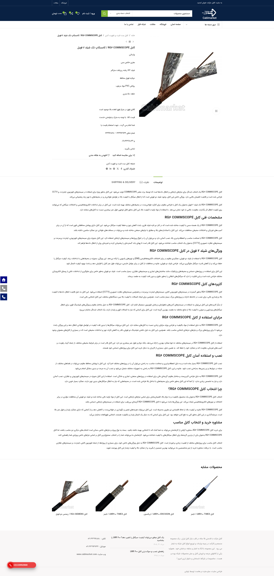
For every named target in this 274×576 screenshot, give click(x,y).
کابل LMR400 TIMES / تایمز (115, 514)
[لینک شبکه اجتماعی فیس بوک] (121, 169)
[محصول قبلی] (133, 41)
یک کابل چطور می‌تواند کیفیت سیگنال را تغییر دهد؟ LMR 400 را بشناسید (137, 539)
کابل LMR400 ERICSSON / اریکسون (159, 514)
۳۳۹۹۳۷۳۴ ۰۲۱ (92, 546)
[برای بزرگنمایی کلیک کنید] (216, 111)
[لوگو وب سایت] (209, 13)
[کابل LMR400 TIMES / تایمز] (115, 492)
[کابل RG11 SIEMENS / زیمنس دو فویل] (71, 492)
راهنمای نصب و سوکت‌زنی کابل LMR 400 (147, 551)
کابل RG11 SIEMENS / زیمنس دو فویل (71, 514)
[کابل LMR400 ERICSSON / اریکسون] (159, 492)
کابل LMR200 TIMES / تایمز (202, 514)
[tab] (158, 181)
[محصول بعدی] (126, 41)
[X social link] (118, 169)
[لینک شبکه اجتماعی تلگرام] (107, 169)
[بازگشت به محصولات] (129, 41)
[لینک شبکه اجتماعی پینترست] (114, 169)
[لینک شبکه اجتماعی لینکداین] (110, 169)
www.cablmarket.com (87, 554)
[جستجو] (104, 13)
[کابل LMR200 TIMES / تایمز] (202, 492)
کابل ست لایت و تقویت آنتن (116, 35)
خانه (133, 35)
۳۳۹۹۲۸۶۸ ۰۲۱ (94, 538)
